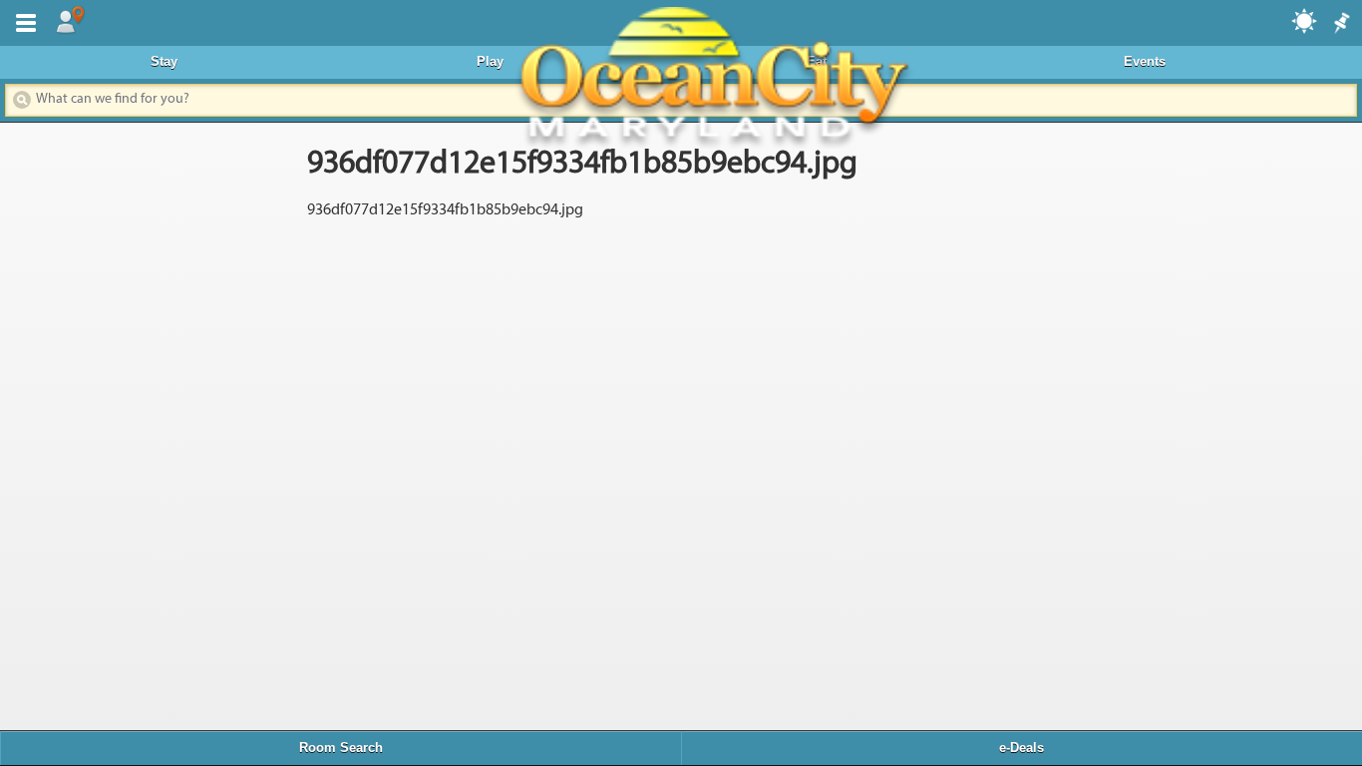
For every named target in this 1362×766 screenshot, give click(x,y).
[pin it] (1340, 24)
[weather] (1305, 20)
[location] (70, 21)
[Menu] (22, 21)
